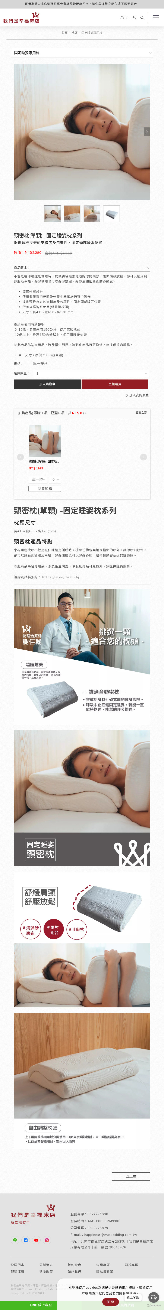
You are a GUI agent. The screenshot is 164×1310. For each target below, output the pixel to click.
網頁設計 (40, 1293)
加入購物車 (47, 384)
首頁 (65, 33)
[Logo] (21, 17)
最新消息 (46, 1265)
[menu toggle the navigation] (154, 17)
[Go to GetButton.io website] (154, 1305)
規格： (18, 364)
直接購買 (114, 384)
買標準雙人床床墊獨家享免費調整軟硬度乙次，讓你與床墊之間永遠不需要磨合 (81, 4)
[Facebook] (26, 1240)
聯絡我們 (74, 1272)
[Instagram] (48, 1240)
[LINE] (16, 1240)
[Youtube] (37, 1240)
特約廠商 (74, 1265)
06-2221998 (98, 1214)
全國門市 (17, 1265)
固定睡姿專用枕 (91, 33)
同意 (110, 1301)
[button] (142, 18)
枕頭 (75, 33)
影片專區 (131, 1265)
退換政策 (46, 1272)
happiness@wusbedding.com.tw (110, 1235)
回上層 (131, 1176)
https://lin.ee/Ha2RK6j (60, 577)
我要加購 (45, 488)
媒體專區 (103, 1265)
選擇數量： (22, 373)
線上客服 (45, 1305)
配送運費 (17, 1272)
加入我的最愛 (139, 395)
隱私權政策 (104, 1272)
